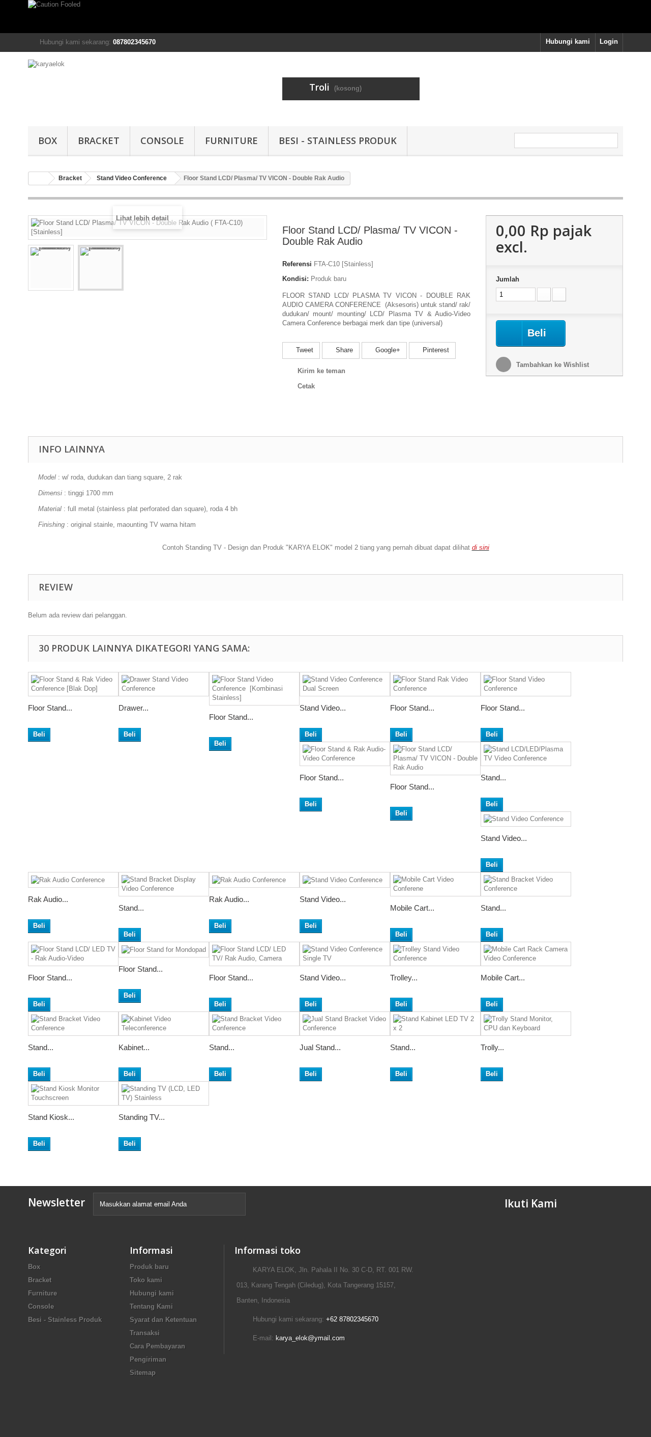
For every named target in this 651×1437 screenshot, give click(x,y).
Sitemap (143, 1372)
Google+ (386, 350)
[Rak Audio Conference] (73, 880)
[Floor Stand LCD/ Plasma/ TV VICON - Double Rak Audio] (435, 758)
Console (162, 140)
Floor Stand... (50, 707)
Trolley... (404, 977)
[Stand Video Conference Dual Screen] (345, 684)
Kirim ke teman (321, 371)
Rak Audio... (48, 899)
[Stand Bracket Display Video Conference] (164, 884)
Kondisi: (295, 279)
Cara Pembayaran (157, 1346)
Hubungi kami (568, 41)
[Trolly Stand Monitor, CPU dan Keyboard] (526, 1023)
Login (609, 41)
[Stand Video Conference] (526, 819)
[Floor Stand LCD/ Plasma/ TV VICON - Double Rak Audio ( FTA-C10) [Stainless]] (50, 267)
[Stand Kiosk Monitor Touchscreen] (73, 1093)
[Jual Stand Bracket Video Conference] (345, 1023)
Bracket (99, 140)
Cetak (306, 386)
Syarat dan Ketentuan (163, 1319)
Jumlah (507, 279)
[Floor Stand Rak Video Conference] (435, 684)
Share (343, 350)
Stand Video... (323, 707)
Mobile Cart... (412, 908)
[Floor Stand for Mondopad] (164, 949)
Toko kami (146, 1280)
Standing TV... (142, 1117)
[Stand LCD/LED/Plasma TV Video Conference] (526, 754)
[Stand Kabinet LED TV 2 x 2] (435, 1023)
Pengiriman (148, 1359)
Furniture (231, 140)
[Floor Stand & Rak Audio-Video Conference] (345, 754)
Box (47, 140)
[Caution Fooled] (325, 16)
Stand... (493, 777)
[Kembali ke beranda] (38, 178)
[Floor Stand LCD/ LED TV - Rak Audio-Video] (73, 954)
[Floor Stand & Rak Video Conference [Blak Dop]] (73, 684)
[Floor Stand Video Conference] (526, 684)
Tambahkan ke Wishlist (551, 365)
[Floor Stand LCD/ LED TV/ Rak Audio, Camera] (254, 954)
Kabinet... (134, 1047)
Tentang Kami (151, 1306)
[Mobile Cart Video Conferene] (435, 884)
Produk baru (149, 1267)
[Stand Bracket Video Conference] (526, 884)
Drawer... (134, 707)
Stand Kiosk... (51, 1117)
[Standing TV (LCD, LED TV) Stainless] (164, 1093)
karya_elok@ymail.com (310, 1338)
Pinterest (435, 350)
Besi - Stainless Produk (338, 140)
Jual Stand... (320, 1047)
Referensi (297, 264)
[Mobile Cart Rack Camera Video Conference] (526, 954)
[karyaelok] (122, 87)
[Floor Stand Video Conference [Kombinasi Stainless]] (254, 689)
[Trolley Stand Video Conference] (435, 954)
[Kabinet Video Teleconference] (164, 1023)
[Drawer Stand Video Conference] (164, 684)
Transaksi (145, 1333)
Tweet (303, 350)
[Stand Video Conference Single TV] (345, 954)
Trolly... (492, 1047)
